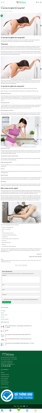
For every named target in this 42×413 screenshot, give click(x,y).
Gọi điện (19, 409)
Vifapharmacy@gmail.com (8, 361)
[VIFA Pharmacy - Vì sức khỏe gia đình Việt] (21, 2)
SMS (35, 411)
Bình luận (4, 275)
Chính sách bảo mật (4, 384)
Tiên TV (11, 11)
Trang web (4, 294)
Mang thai (3, 6)
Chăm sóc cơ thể (4, 315)
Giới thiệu (2, 372)
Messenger (27, 411)
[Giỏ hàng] (40, 2)
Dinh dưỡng (3, 310)
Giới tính (2, 312)
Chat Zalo (10, 411)
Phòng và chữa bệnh (4, 319)
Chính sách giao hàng (5, 382)
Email (3, 289)
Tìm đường (2, 411)
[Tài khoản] (38, 2)
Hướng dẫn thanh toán (5, 376)
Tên (3, 284)
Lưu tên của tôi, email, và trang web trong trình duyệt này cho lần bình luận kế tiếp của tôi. (21, 299)
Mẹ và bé (2, 317)
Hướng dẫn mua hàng (5, 374)
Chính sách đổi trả (4, 380)
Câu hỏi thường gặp (4, 378)
